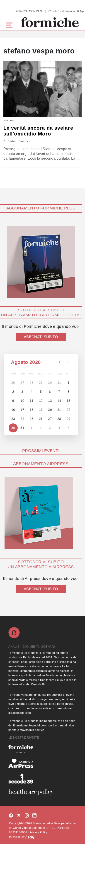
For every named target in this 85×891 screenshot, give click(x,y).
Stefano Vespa (17, 141)
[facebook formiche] (11, 815)
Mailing (9, 120)
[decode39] (42, 778)
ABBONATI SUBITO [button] (41, 337)
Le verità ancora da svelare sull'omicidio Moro (38, 131)
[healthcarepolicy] (42, 792)
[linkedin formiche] (34, 815)
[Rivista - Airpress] (42, 763)
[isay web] (29, 836)
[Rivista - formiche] (42, 749)
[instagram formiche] (27, 815)
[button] (10, 24)
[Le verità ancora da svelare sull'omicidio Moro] (42, 89)
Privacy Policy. (38, 832)
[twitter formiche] (19, 815)
